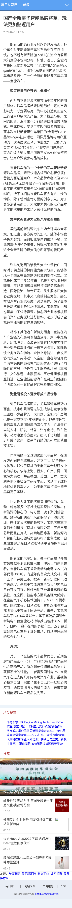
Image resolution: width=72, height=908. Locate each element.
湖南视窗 (56, 873)
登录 (63, 886)
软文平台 (43, 873)
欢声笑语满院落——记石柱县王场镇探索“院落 (36, 735)
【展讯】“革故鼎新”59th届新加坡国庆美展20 (35, 743)
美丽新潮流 (29, 873)
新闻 (26, 5)
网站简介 (29, 886)
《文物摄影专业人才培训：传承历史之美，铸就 (36, 739)
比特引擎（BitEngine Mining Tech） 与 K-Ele (35, 722)
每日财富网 (9, 5)
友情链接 (14, 873)
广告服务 (48, 886)
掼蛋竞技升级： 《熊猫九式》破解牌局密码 (34, 726)
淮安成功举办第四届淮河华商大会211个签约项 (36, 730)
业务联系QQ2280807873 (46, 894)
